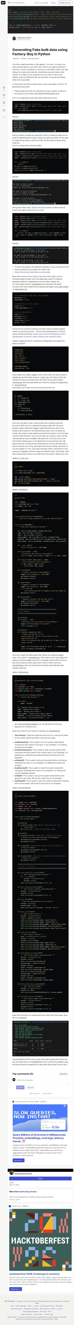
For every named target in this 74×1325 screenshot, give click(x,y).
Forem (14, 1317)
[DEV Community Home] (3, 3)
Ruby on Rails (33, 1319)
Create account (65, 3)
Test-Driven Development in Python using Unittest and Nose (31, 1198)
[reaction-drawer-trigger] (3, 89)
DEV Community (10, 1301)
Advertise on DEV (16, 1309)
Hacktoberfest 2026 (49, 1280)
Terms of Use (49, 1314)
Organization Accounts (31, 1309)
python (16, 58)
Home (12, 1306)
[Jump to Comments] (4, 96)
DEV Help (59, 1306)
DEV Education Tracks (47, 1306)
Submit (20, 1087)
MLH (49, 1311)
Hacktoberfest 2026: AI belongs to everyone (34, 1274)
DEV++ (30, 1306)
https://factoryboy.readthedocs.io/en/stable (32, 272)
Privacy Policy (38, 1314)
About (53, 1309)
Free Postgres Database (30, 1311)
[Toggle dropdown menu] (70, 1101)
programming (33, 58)
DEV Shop (43, 1311)
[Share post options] (4, 117)
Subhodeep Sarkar (24, 38)
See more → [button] (18, 1160)
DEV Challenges (21, 1306)
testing (24, 58)
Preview (30, 1087)
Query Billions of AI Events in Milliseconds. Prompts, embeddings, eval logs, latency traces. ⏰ (39, 1138)
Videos (36, 1306)
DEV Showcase (44, 1309)
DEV (44, 1317)
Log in (53, 3)
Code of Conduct (34, 1093)
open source (25, 1317)
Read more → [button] (15, 1289)
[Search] (9, 2)
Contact (59, 1309)
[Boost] (4, 110)
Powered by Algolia (40, 3)
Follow (40, 1178)
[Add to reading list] (4, 104)
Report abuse (47, 1093)
